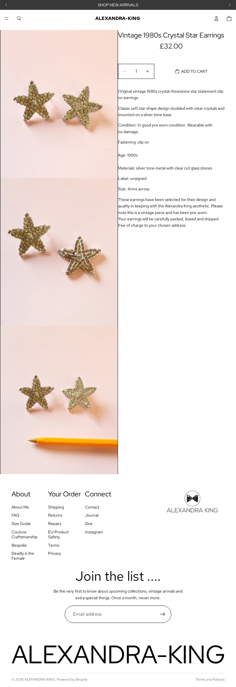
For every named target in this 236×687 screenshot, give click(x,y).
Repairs (54, 523)
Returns (55, 515)
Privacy (54, 553)
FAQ (15, 515)
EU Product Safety (58, 534)
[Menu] (6, 18)
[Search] (19, 18)
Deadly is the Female (23, 556)
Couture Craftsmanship (24, 534)
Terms (53, 545)
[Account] (216, 18)
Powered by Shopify (72, 679)
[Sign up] (163, 614)
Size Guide (21, 523)
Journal (91, 515)
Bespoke (19, 545)
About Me (20, 506)
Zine (89, 523)
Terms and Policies (210, 679)
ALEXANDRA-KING (39, 679)
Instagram (94, 532)
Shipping (56, 506)
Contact (92, 506)
